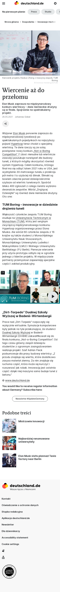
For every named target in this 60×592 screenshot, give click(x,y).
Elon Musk (19, 133)
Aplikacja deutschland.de (16, 518)
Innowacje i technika (48, 22)
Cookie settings (10, 544)
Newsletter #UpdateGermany (30, 399)
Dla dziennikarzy (11, 531)
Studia (48, 11)
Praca (34, 11)
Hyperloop (17, 143)
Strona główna (11, 22)
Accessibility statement (15, 537)
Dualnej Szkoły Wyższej (16, 332)
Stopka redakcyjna (12, 511)
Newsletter (8, 524)
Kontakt (6, 498)
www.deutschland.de (17, 380)
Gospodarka (28, 22)
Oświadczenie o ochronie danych (20, 505)
